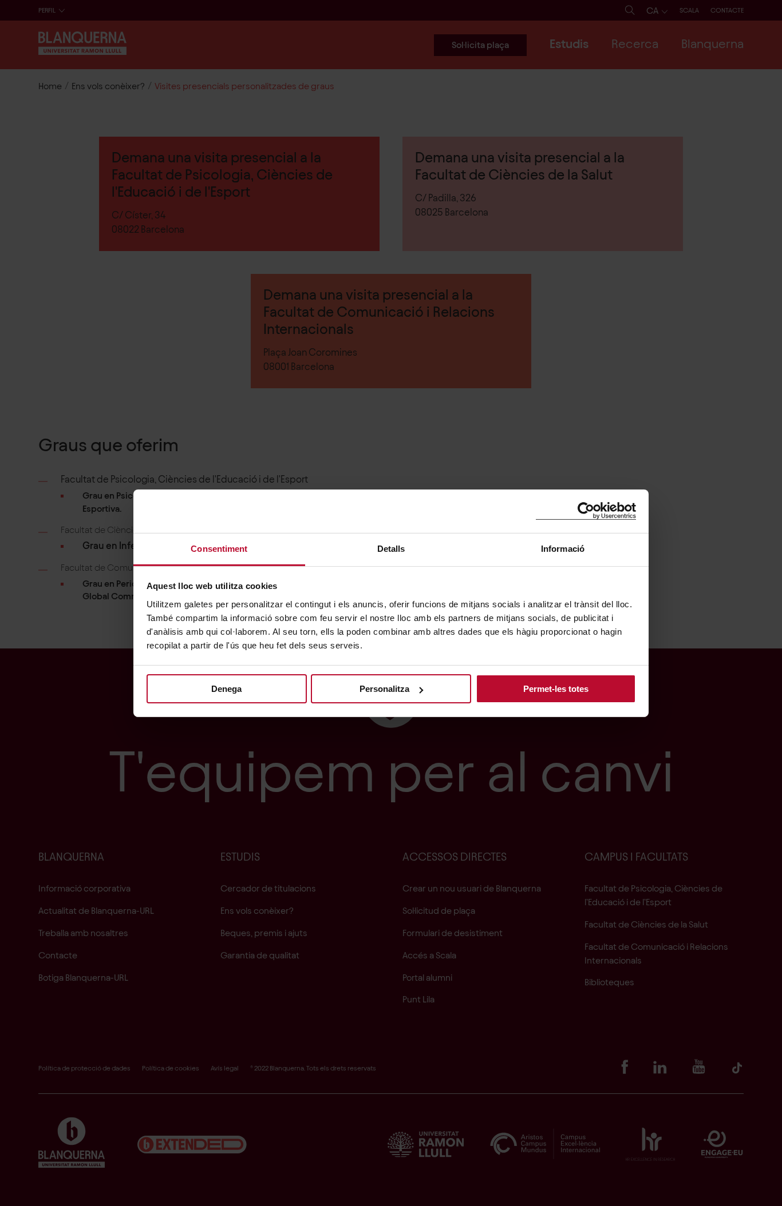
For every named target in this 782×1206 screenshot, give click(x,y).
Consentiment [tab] (219, 548)
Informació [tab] (562, 548)
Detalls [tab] (391, 548)
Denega (226, 689)
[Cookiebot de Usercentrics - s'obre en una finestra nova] (586, 511)
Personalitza (384, 689)
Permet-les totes (556, 689)
